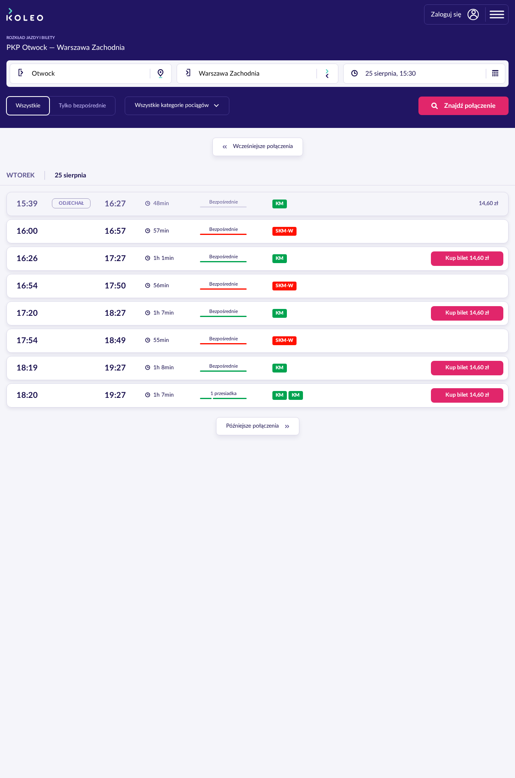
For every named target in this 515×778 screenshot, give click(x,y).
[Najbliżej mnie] (160, 73)
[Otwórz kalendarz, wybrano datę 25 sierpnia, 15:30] (495, 73)
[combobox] (91, 73)
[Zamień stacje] (327, 73)
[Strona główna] (24, 14)
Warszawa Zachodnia (91, 47)
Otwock (34, 47)
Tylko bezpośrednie (82, 106)
